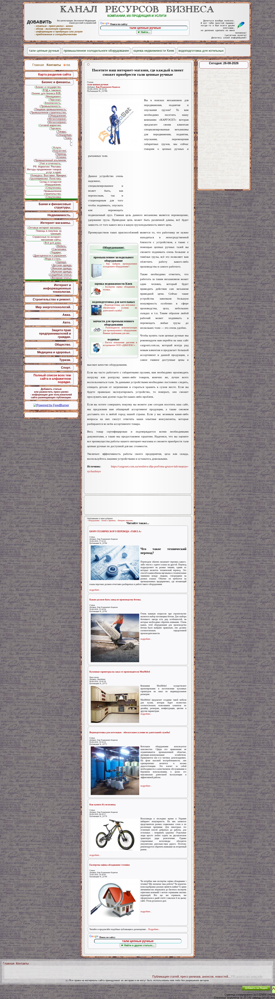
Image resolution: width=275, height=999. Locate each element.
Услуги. (57, 147)
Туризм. (65, 360)
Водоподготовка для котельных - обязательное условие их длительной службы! (129, 732)
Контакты (22, 963)
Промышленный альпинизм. (51, 160)
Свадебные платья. (61, 274)
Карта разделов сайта (54, 74)
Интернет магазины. (125, 520)
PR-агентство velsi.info (246, 976)
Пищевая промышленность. (51, 109)
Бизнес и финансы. (109, 520)
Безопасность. (53, 103)
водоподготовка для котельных (201, 50)
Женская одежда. (62, 268)
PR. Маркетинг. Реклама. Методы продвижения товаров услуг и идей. (44, 169)
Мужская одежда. (62, 271)
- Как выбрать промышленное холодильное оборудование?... (115, 262)
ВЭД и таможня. (52, 90)
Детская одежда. (62, 265)
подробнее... (95, 590)
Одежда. (62, 262)
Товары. (62, 131)
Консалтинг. (60, 150)
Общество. (63, 344)
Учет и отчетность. (50, 163)
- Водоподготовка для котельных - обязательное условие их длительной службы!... (114, 306)
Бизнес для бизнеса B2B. (46, 93)
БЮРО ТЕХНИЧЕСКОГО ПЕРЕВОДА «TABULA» (115, 531)
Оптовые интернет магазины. (44, 227)
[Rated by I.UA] (230, 990)
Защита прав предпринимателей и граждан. (55, 333)
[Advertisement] (155, 182)
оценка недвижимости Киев (153, 50)
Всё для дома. (53, 242)
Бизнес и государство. (48, 87)
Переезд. (61, 153)
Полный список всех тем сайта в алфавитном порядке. (52, 379)
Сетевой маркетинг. (50, 125)
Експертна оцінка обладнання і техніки (109, 865)
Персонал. (55, 99)
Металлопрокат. (57, 118)
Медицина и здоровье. (54, 352)
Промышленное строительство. (49, 112)
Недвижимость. (59, 215)
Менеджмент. (53, 96)
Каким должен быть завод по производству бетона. (115, 599)
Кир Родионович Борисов (108, 87)
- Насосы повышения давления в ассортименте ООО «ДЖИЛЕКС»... (120, 342)
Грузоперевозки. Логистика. (45, 178)
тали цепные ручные (97, 84)
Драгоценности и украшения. (50, 255)
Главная (8, 963)
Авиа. (66, 314)
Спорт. (66, 367)
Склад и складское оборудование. (50, 183)
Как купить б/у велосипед (102, 804)
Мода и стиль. (53, 258)
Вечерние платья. (62, 277)
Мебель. (62, 246)
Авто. (67, 322)
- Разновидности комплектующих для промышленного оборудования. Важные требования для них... (115, 327)
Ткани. (68, 138)
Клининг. (62, 157)
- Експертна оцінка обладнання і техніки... (116, 286)
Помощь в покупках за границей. (48, 232)
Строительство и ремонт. (52, 299)
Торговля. (55, 128)
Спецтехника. (53, 187)
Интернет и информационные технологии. (57, 288)
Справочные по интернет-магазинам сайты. (47, 238)
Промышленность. (51, 106)
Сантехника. (60, 249)
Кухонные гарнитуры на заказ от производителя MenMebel (119, 671)
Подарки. (56, 252)
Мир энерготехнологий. (53, 307)
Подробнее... (154, 929)
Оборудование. (94, 520)
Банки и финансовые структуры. (55, 205)
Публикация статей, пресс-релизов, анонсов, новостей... (191, 976)
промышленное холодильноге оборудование (96, 50)
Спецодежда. (64, 134)
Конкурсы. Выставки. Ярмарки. (49, 175)
